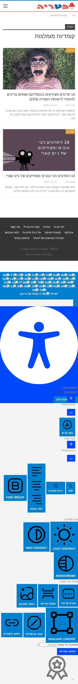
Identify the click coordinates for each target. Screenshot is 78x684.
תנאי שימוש (12, 232)
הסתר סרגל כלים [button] (66, 399)
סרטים (70, 50)
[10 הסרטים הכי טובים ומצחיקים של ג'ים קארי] (39, 150)
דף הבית (59, 226)
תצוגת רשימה (53, 232)
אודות (46, 226)
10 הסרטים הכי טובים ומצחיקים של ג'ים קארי (40, 176)
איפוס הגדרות (67, 651)
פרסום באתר (21, 238)
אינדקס (69, 232)
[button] (75, 302)
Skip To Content (68, 644)
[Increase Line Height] (71, 444)
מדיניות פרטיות (32, 232)
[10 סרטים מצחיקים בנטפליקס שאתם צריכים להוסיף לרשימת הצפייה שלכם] (39, 69)
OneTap (58, 392)
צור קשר (15, 226)
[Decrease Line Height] (71, 458)
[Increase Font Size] (71, 398)
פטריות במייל (32, 226)
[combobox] (39, 285)
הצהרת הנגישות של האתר (48, 238)
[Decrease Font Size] (71, 412)
